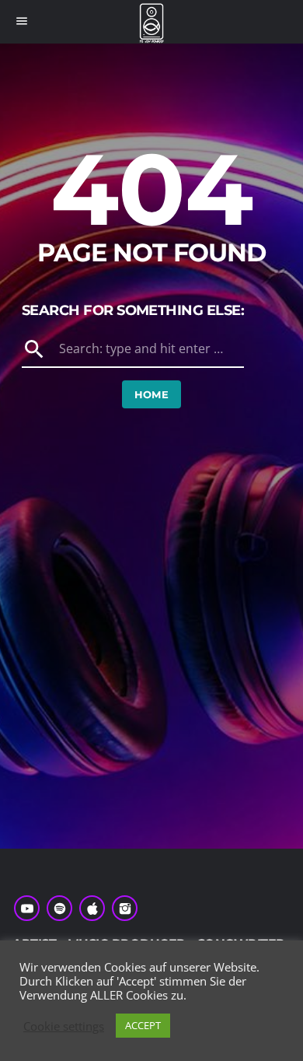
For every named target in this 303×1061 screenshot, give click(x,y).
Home (151, 394)
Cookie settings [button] (63, 1031)
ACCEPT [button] (143, 1031)
